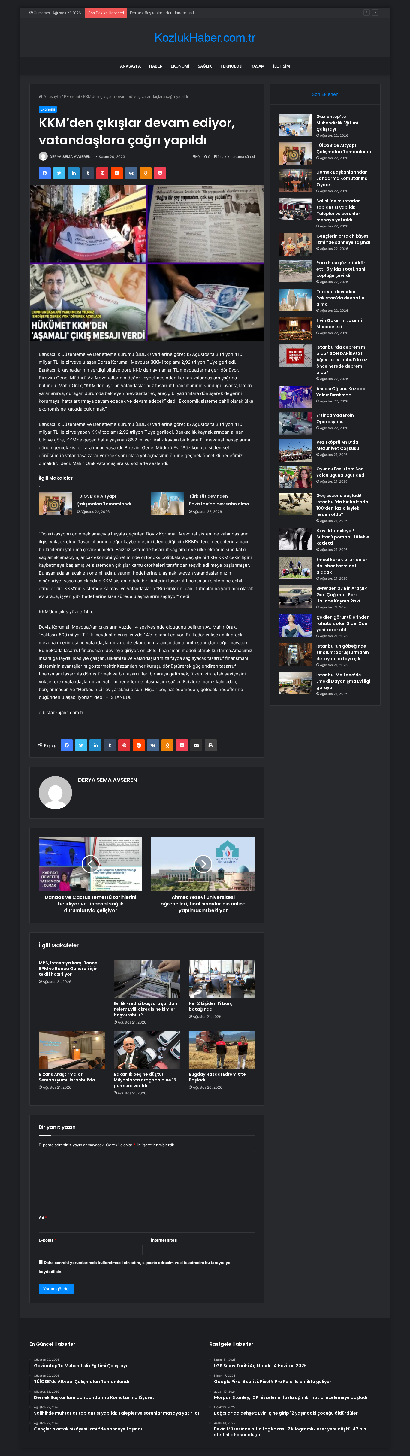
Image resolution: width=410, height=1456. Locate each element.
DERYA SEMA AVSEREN (70, 156)
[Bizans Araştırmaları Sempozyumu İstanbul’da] (72, 1050)
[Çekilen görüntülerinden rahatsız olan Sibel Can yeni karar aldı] (295, 625)
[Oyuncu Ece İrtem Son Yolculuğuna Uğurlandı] (295, 477)
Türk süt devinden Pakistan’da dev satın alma (340, 298)
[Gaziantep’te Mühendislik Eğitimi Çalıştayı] (295, 125)
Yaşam (258, 66)
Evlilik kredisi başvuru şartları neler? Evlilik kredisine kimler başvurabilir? (145, 1009)
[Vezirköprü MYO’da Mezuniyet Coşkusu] (295, 450)
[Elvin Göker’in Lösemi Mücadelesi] (295, 328)
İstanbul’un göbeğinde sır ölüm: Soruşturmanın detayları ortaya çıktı (342, 652)
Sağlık (205, 66)
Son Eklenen (325, 94)
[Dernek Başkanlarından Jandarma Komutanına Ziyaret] (295, 180)
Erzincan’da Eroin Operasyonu (335, 418)
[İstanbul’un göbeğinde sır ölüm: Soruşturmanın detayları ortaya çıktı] (295, 654)
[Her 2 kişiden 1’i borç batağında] (222, 978)
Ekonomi (180, 66)
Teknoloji (231, 66)
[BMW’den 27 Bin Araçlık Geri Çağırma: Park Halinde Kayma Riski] (295, 596)
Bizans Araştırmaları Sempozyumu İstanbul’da (67, 1077)
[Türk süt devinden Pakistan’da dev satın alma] (167, 503)
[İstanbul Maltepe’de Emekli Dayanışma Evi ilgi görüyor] (295, 683)
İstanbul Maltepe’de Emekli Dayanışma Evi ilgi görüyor (343, 681)
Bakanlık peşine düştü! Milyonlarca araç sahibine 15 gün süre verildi (145, 1080)
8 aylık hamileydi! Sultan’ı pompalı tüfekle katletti (342, 537)
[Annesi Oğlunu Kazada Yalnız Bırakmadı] (295, 397)
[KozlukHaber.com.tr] (205, 37)
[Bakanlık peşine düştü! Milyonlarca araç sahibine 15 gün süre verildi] (147, 1050)
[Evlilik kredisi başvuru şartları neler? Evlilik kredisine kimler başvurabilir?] (147, 978)
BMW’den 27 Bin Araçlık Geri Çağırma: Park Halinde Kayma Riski (341, 594)
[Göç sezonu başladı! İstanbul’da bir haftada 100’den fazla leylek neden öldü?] (295, 504)
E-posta (48, 1240)
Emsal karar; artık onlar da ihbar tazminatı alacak (341, 566)
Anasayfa (130, 66)
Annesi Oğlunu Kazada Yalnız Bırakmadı (341, 392)
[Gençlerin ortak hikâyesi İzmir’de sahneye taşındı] (295, 244)
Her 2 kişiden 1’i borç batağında (211, 1006)
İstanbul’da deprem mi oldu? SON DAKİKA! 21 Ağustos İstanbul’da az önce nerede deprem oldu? (341, 359)
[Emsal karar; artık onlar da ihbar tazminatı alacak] (295, 568)
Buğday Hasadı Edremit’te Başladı (217, 1077)
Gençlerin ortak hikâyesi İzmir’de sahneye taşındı (343, 239)
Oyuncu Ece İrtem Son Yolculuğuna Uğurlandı (341, 472)
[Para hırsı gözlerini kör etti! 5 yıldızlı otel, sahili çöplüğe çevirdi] (295, 271)
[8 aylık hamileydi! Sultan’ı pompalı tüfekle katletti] (295, 539)
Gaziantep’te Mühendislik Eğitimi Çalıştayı (337, 123)
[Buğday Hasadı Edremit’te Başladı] (222, 1050)
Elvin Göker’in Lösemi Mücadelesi (339, 323)
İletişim (281, 66)
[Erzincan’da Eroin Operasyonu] (295, 423)
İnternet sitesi (164, 1240)
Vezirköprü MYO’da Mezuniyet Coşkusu (337, 445)
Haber (155, 66)
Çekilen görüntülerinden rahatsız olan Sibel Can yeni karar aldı (342, 623)
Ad (43, 1217)
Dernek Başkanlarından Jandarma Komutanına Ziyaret (179, 12)
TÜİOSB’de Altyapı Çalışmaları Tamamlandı (343, 148)
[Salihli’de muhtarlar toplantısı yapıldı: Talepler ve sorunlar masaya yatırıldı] (295, 209)
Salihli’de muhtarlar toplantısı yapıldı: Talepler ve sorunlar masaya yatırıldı (338, 210)
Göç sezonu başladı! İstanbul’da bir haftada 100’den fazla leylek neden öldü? (342, 505)
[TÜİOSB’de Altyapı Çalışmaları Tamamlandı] (55, 503)
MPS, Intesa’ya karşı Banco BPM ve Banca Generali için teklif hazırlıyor (68, 968)
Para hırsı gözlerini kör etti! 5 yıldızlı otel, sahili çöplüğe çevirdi (342, 269)
